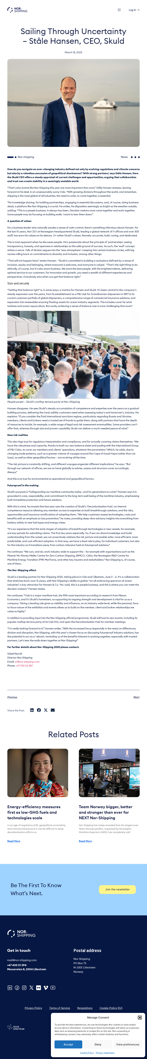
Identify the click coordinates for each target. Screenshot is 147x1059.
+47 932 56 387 (24, 666)
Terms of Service (59, 1008)
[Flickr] (38, 987)
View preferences (127, 1044)
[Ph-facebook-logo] (17, 987)
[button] (140, 1017)
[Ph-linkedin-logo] (10, 987)
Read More (13, 841)
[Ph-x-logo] (31, 987)
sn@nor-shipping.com (27, 662)
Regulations (85, 1008)
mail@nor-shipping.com (22, 960)
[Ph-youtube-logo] (53, 987)
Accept (68, 1044)
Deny (98, 1044)
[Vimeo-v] (45, 987)
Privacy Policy (33, 1008)
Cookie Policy (87, 1052)
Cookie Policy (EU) (111, 1008)
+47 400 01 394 (17, 965)
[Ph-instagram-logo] (24, 987)
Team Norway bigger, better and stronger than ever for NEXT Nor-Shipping (105, 812)
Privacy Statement (105, 1052)
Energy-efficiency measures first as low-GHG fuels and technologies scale (33, 812)
